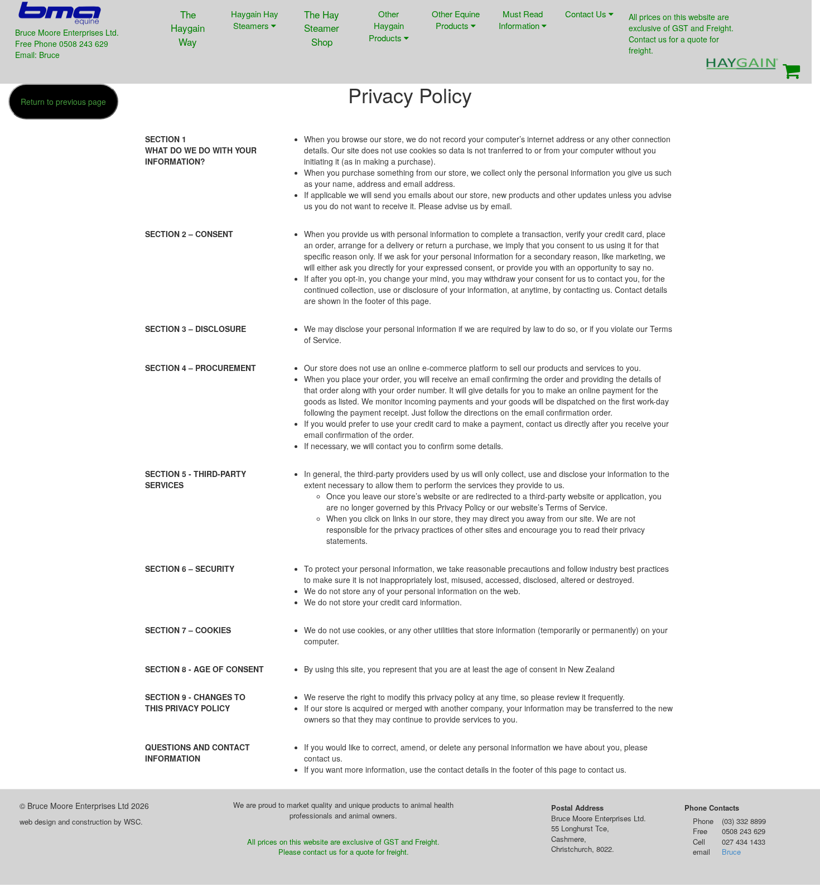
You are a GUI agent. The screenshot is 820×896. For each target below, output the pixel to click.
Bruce (731, 851)
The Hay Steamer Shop (321, 28)
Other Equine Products (456, 19)
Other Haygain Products (386, 26)
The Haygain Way (188, 28)
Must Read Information (521, 19)
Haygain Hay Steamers (254, 19)
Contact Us (587, 14)
